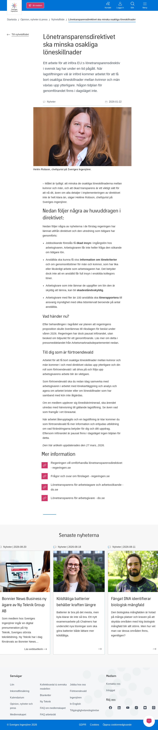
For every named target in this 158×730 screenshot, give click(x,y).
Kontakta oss (113, 684)
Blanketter (45, 695)
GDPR (82, 724)
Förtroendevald (78, 691)
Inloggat (110, 690)
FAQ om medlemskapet (53, 708)
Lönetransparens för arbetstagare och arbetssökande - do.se (87, 487)
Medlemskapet (18, 714)
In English (75, 704)
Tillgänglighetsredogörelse (84, 710)
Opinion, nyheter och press (21, 706)
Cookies (94, 724)
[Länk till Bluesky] (145, 707)
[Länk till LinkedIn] (119, 707)
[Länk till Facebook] (110, 707)
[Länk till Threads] (153, 707)
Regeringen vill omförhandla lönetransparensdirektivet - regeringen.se (86, 465)
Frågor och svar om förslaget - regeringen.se (80, 476)
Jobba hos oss (78, 684)
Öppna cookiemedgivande (117, 724)
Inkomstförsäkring (19, 691)
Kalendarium (17, 697)
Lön (12, 684)
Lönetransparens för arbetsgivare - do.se (78, 498)
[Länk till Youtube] (127, 707)
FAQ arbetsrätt (48, 714)
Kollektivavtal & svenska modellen (53, 686)
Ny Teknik (45, 701)
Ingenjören (76, 697)
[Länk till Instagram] (136, 707)
